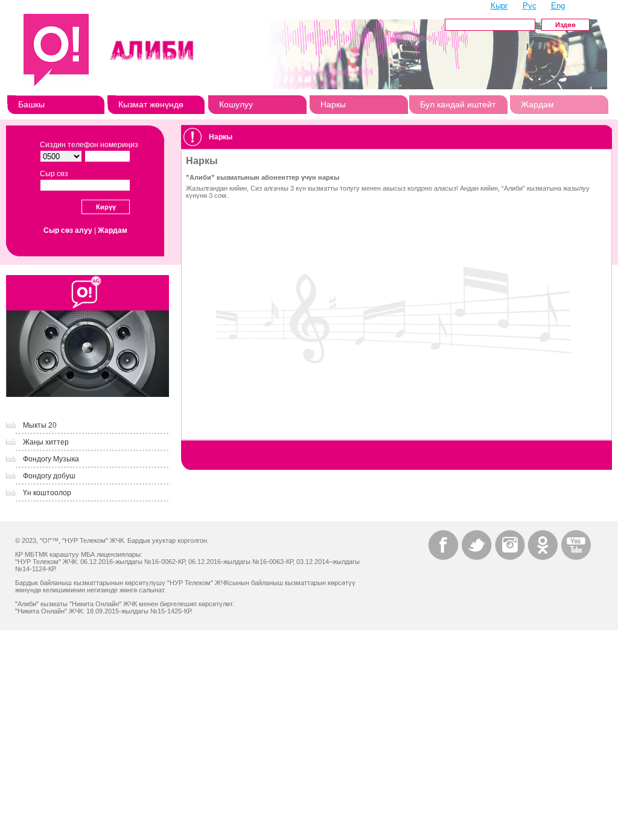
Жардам (537, 104)
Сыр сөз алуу (67, 230)
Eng (558, 5)
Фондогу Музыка (51, 459)
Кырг (499, 5)
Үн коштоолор (47, 493)
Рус (530, 5)
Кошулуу (236, 104)
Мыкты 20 (40, 425)
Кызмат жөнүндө (150, 104)
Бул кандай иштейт (457, 104)
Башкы (31, 104)
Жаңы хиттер (46, 442)
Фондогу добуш (49, 476)
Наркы (333, 104)
